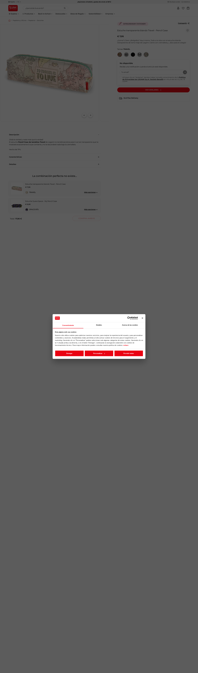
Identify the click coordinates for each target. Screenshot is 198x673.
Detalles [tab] (99, 325)
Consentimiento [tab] (68, 325)
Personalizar (97, 353)
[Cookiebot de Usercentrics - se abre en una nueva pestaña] (129, 318)
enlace (125, 345)
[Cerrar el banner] (142, 318)
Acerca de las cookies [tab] (130, 325)
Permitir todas (128, 353)
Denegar (69, 353)
